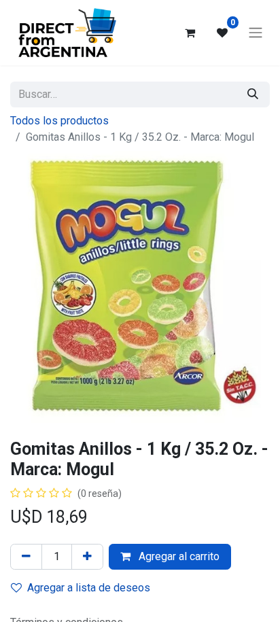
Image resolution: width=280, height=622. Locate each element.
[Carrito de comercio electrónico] (189, 32)
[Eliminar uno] (26, 557)
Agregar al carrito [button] (178, 556)
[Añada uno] (87, 557)
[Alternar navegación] (255, 33)
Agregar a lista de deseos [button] (88, 587)
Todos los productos (59, 120)
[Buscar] (253, 94)
